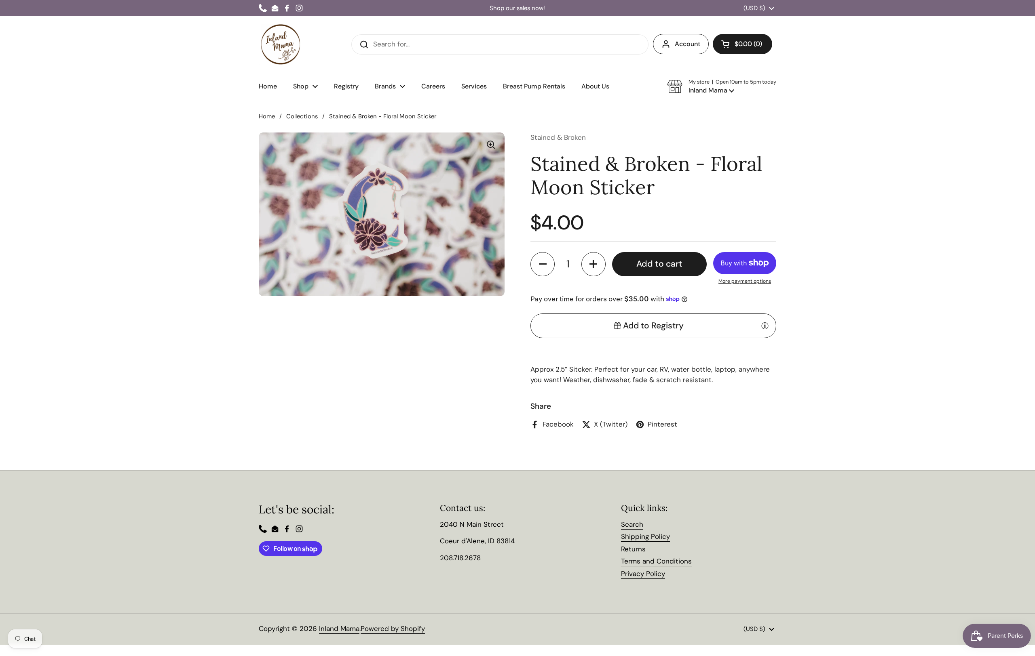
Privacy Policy (643, 573)
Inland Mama (339, 628)
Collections (302, 116)
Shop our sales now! (517, 8)
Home (267, 116)
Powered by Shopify (393, 628)
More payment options (744, 281)
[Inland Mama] (280, 44)
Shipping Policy (645, 536)
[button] (721, 86)
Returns (633, 549)
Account (687, 44)
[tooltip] (764, 325)
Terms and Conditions (656, 561)
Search (632, 524)
